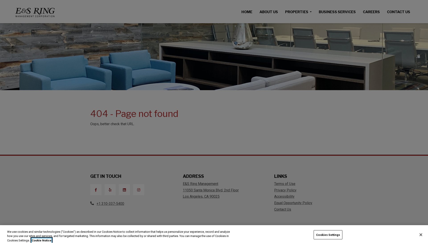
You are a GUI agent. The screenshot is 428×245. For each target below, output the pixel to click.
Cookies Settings (328, 234)
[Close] (421, 235)
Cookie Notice (41, 240)
